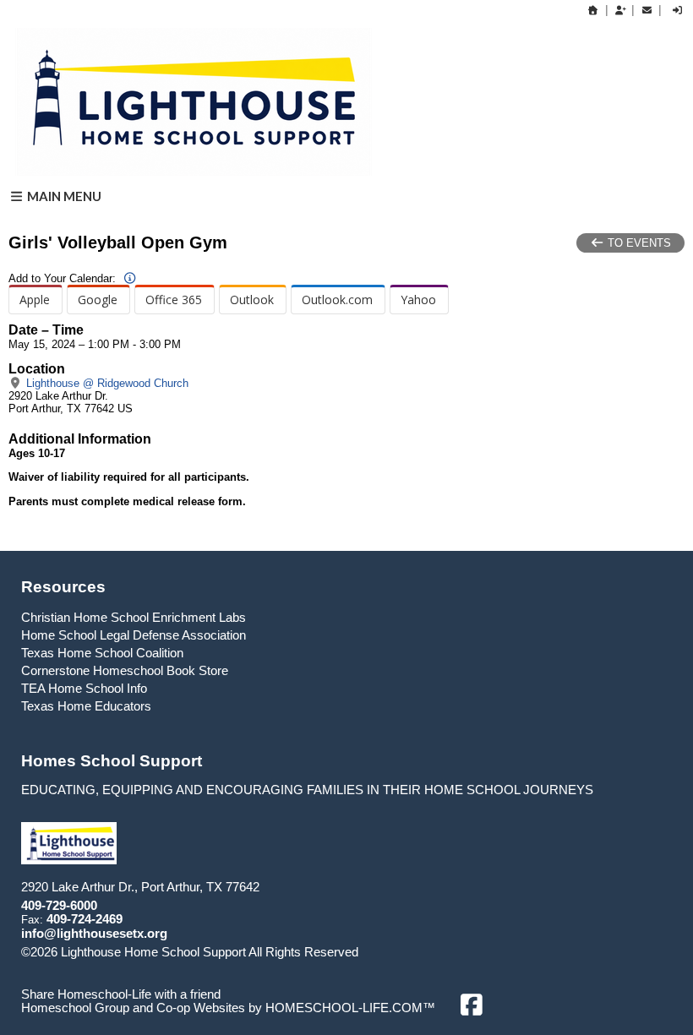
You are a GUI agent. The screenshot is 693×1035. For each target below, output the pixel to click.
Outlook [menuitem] (252, 299)
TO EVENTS (637, 243)
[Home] (593, 10)
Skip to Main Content (431, 952)
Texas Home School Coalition (102, 653)
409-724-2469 (84, 919)
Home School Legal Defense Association (133, 635)
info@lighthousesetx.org (94, 933)
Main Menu (63, 196)
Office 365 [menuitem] (173, 299)
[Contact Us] (646, 10)
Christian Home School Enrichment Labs (133, 617)
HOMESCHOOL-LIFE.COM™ (350, 1008)
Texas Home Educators (86, 706)
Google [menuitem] (97, 299)
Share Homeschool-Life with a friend (121, 994)
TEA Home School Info (84, 688)
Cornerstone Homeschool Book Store (124, 671)
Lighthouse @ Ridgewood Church (105, 383)
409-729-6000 (59, 905)
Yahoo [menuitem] (418, 299)
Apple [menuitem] (34, 299)
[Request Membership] (620, 10)
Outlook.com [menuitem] (337, 299)
